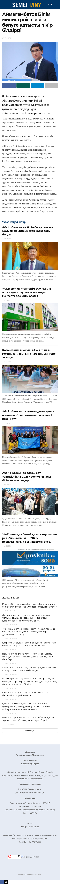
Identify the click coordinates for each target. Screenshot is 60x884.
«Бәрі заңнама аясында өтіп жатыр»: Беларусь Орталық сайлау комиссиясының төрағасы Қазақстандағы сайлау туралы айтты (26, 618)
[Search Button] (56, 4)
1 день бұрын (9, 724)
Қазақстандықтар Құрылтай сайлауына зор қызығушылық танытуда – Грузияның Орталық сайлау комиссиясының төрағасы (26, 706)
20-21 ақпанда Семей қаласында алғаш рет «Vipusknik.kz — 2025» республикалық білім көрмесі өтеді (29, 538)
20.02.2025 (7, 484)
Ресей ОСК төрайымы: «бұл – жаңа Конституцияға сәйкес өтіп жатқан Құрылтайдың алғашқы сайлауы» (29, 605)
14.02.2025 (7, 546)
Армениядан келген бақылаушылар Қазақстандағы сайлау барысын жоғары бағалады (29, 669)
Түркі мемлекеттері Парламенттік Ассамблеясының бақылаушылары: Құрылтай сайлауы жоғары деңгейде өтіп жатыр (29, 632)
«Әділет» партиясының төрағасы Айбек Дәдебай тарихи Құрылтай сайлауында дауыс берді (28, 719)
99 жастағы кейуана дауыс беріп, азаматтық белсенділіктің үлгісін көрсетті (25, 694)
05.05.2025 (7, 362)
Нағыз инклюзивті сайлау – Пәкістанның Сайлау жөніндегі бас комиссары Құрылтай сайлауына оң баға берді (28, 656)
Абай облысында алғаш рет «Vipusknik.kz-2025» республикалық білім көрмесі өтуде (27, 476)
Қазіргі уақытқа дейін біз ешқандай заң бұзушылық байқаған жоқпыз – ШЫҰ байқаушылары (29, 644)
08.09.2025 (7, 239)
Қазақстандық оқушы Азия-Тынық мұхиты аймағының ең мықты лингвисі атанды (29, 354)
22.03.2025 (7, 423)
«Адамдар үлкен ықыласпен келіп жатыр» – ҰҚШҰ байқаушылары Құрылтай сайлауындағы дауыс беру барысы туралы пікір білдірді (29, 681)
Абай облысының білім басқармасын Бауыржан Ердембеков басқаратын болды (27, 231)
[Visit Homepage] (27, 4)
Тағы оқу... (30, 731)
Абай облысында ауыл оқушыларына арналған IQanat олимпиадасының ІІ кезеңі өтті (28, 415)
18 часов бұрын (10, 611)
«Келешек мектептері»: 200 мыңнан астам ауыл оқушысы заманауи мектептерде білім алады (27, 292)
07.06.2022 (7, 38)
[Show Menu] (3, 4)
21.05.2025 (7, 300)
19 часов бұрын (10, 649)
